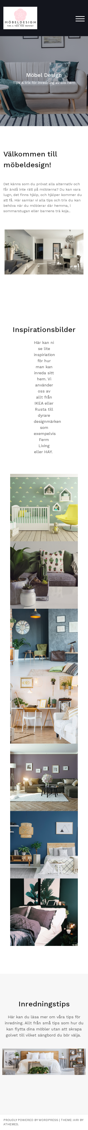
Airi (76, 1120)
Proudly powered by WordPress (30, 1120)
